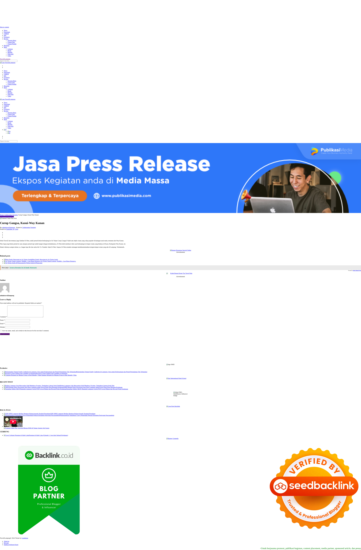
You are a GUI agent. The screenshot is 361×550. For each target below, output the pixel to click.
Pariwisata (7, 32)
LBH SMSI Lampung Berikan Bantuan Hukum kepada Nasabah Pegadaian (72, 413)
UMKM (6, 34)
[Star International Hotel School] (180, 378)
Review (6, 39)
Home (2, 215)
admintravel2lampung (8, 227)
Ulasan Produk (12, 44)
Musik (9, 50)
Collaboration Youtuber (11, 215)
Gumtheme (25, 538)
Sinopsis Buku (12, 40)
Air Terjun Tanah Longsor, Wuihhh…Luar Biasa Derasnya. (58, 261)
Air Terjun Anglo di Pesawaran (33, 263)
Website (2, 327)
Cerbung (10, 49)
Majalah (10, 52)
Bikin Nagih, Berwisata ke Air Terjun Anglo (45, 259)
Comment (3, 317)
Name (2, 320)
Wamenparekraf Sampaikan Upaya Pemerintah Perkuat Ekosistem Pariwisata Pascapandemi (87, 415)
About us (6, 541)
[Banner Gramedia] (180, 438)
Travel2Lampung (5, 59)
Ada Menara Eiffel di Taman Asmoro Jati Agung (34, 428)
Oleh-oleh (10, 54)
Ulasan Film (11, 42)
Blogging (6, 45)
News (5, 30)
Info (5, 35)
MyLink (6, 543)
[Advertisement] (56, 13)
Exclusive (7, 37)
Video (9, 56)
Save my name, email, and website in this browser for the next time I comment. (25, 330)
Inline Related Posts (357, 270)
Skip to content (4, 27)
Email (2, 323)
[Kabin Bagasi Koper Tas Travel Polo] (180, 273)
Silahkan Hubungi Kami (11, 544)
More (5, 47)
